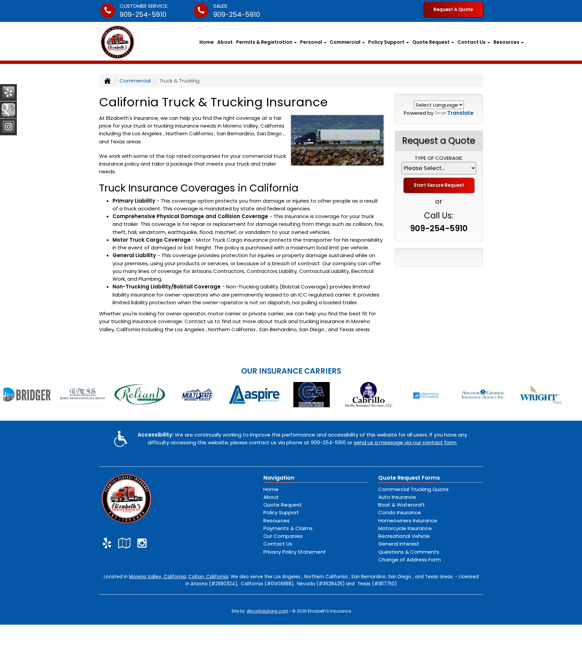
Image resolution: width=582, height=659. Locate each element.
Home (206, 42)
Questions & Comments (408, 551)
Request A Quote (453, 9)
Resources (276, 520)
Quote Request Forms (409, 478)
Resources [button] (506, 42)
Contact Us (277, 543)
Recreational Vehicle (404, 536)
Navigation (278, 478)
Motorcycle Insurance (405, 528)
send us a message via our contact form (405, 442)
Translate (460, 112)
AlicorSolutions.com (267, 611)
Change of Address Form (409, 559)
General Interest (398, 543)
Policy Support (281, 512)
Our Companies (283, 536)
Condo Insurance (399, 512)
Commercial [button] (345, 42)
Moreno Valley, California (157, 577)
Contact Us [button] (472, 42)
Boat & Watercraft (401, 504)
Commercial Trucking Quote (413, 489)
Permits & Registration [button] (264, 42)
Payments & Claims (288, 528)
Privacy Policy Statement (294, 551)
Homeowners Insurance (407, 520)
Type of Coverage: (439, 158)
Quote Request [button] (431, 42)
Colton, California (208, 577)
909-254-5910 (143, 14)
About (225, 42)
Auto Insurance (397, 496)
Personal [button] (311, 42)
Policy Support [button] (387, 42)
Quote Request (282, 504)
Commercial (135, 80)
